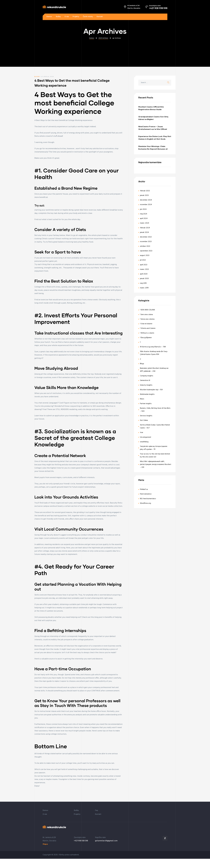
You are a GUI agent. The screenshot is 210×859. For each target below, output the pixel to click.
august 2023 (144, 255)
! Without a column (147, 333)
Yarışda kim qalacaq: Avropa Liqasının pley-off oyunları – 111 (153, 448)
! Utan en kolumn (146, 323)
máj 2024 (143, 213)
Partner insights (146, 403)
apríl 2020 (143, 274)
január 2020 (144, 278)
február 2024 (145, 227)
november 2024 (146, 204)
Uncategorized (145, 437)
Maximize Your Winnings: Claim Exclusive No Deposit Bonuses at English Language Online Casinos (153, 147)
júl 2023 (143, 260)
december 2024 (146, 200)
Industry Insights (146, 385)
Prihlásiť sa (144, 489)
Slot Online (144, 420)
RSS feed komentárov (148, 498)
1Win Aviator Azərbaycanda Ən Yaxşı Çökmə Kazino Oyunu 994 (153, 353)
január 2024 (144, 232)
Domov (91, 38)
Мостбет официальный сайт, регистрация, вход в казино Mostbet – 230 (155, 464)
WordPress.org (145, 503)
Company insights (146, 375)
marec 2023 (144, 269)
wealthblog (144, 441)
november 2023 (146, 241)
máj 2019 (143, 283)
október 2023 (145, 246)
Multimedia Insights (147, 394)
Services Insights (146, 415)
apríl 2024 (144, 218)
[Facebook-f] (165, 838)
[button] (160, 17)
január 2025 (144, 195)
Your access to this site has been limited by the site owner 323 (155, 455)
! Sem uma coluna (146, 314)
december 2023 (146, 237)
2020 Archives (103, 38)
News (142, 398)
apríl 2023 (143, 264)
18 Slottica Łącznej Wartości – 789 (153, 346)
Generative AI (145, 380)
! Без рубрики (146, 337)
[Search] (168, 83)
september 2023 (146, 250)
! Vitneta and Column (147, 328)
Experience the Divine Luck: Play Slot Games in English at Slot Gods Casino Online (154, 137)
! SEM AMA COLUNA (147, 309)
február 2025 (145, 190)
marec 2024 (144, 223)
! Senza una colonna (147, 319)
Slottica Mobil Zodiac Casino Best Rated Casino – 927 (155, 426)
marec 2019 (144, 287)
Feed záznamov (146, 494)
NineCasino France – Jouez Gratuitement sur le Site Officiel (152, 127)
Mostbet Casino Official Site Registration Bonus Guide (151, 108)
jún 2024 (143, 209)
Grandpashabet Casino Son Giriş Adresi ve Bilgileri (153, 118)
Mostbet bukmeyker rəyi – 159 (151, 389)
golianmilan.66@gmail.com (106, 840)
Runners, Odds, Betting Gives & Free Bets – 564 (155, 410)
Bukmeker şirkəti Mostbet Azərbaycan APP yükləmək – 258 (154, 370)
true (141, 432)
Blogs (37, 76)
